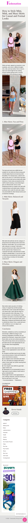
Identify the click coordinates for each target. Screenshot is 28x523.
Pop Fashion (6, 448)
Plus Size (5, 446)
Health (4, 434)
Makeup (5, 439)
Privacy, (17, 518)
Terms (20, 518)
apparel (5, 423)
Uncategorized (6, 383)
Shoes (4, 451)
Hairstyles (5, 432)
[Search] (25, 3)
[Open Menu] (2, 3)
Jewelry (5, 437)
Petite (4, 444)
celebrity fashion (6, 430)
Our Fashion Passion (8, 441)
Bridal (4, 427)
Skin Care (5, 453)
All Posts (15, 413)
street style (5, 455)
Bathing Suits (6, 425)
